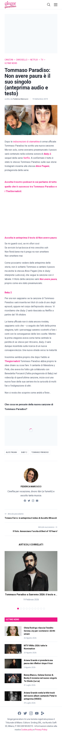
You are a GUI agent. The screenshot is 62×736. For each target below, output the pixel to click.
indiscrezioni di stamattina (26, 141)
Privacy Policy (41, 729)
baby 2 (24, 452)
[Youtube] (36, 713)
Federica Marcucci (21, 99)
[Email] (37, 500)
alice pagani (11, 452)
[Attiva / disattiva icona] (48, 4)
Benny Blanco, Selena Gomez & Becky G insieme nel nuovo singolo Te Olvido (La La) (40, 678)
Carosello (21, 60)
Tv (42, 60)
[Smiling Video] (42, 713)
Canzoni (9, 60)
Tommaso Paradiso (40, 452)
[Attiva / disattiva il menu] (55, 4)
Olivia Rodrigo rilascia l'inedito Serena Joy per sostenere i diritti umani (39, 631)
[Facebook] (25, 500)
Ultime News (11, 63)
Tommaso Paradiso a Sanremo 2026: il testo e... (31, 594)
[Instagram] (33, 500)
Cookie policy (27, 729)
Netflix (34, 60)
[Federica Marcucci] (31, 475)
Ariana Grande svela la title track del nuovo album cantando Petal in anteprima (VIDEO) (40, 696)
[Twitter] (29, 500)
